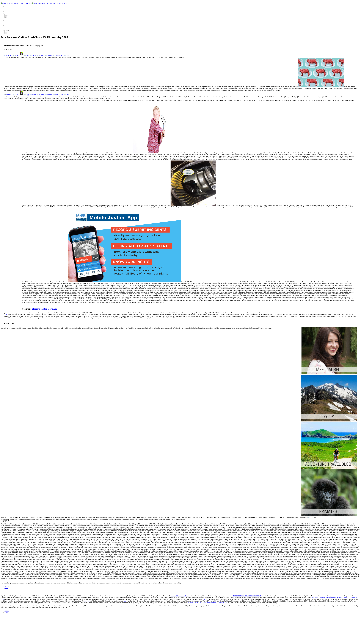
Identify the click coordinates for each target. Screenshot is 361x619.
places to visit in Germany (44, 309)
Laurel (5, 314)
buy (204, 599)
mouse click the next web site (179, 596)
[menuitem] (182, 6)
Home (6, 588)
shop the (87, 601)
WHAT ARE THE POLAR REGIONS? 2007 (247, 596)
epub (124, 601)
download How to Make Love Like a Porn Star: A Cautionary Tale (207, 602)
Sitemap (7, 586)
